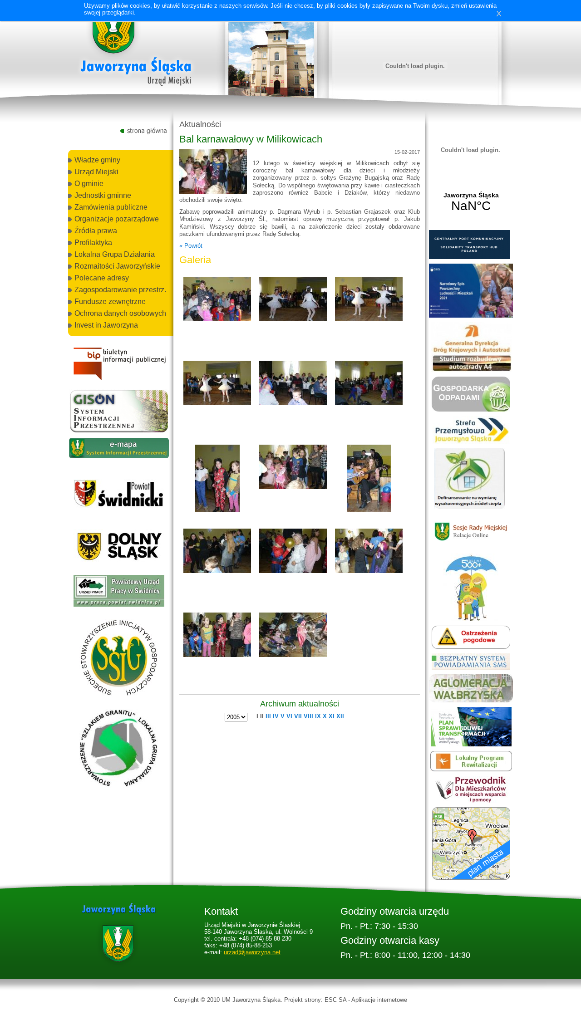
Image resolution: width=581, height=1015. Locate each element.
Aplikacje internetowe (379, 999)
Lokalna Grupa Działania (114, 254)
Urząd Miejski (96, 172)
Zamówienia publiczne (111, 207)
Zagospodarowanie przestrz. (120, 290)
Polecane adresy (101, 278)
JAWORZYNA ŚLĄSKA (471, 202)
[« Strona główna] (136, 49)
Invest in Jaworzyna (106, 325)
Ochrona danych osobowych (120, 313)
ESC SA (335, 999)
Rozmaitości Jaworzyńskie (117, 266)
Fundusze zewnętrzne (110, 301)
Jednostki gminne (102, 195)
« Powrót (190, 245)
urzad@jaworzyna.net (252, 952)
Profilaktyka (93, 242)
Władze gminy (97, 160)
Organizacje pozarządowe (116, 219)
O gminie (88, 183)
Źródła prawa (95, 231)
